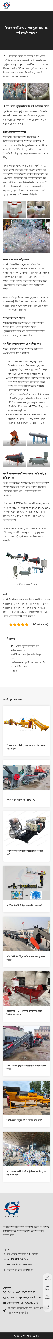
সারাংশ (14, 670)
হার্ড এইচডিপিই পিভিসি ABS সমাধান (22, 1254)
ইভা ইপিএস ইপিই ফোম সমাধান (20, 1269)
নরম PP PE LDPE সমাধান (19, 1259)
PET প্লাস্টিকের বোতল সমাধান (20, 1264)
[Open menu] (46, 5)
